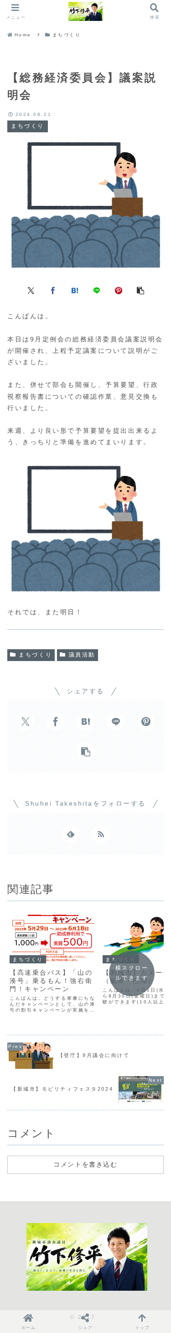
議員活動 (82, 654)
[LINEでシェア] (96, 289)
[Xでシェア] (31, 289)
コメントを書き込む (85, 1164)
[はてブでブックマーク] (74, 289)
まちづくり (35, 654)
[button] (140, 289)
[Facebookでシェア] (53, 289)
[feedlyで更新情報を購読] (71, 834)
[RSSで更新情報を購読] (101, 834)
